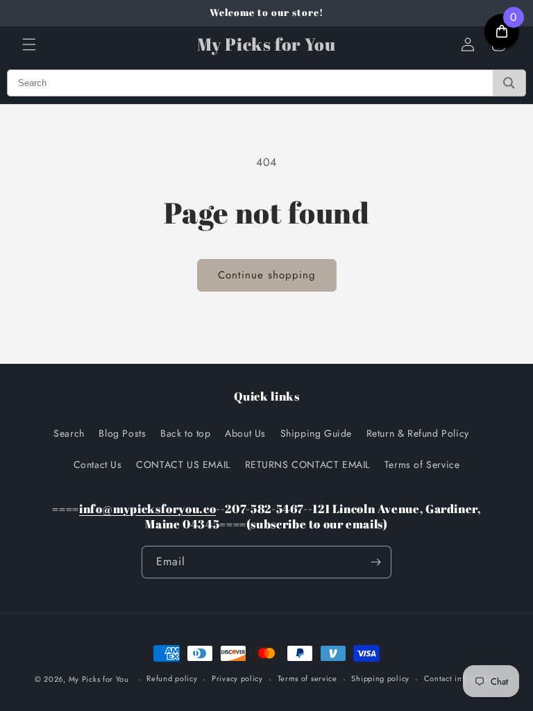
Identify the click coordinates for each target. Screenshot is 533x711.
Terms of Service (422, 464)
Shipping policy (380, 678)
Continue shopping (267, 275)
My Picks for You (99, 679)
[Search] (509, 83)
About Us (245, 433)
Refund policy (171, 678)
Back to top (185, 433)
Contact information (461, 678)
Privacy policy (237, 678)
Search (69, 433)
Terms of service (307, 678)
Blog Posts (122, 433)
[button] (29, 44)
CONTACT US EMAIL (183, 464)
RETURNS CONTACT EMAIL (308, 464)
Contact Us (98, 464)
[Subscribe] (375, 562)
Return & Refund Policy (417, 433)
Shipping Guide (316, 433)
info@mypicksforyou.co (147, 509)
